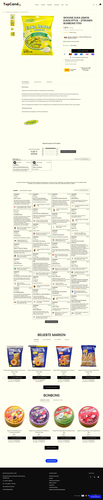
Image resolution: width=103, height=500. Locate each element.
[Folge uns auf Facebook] (90, 477)
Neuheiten (56, 4)
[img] (16, 165)
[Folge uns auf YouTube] (98, 477)
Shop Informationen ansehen (70, 63)
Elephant (36, 339)
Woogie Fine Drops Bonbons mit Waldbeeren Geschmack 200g (39, 431)
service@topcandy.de (8, 489)
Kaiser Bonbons (47, 339)
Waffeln (67, 339)
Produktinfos (37, 82)
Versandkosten (72, 29)
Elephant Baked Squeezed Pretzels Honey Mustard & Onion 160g (39, 371)
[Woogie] (51, 122)
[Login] (96, 4)
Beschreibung (25, 82)
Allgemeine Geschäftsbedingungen (57, 489)
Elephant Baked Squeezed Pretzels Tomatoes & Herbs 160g (64, 371)
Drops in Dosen (51, 447)
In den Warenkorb (17, 377)
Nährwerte (49, 82)
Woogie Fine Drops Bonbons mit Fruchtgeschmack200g (14, 431)
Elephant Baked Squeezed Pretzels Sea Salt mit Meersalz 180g (14, 371)
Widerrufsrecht (52, 482)
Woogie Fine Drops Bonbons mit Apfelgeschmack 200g (64, 431)
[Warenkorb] (99, 4)
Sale (62, 4)
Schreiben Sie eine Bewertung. (68, 151)
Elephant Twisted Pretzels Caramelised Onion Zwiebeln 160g (88, 371)
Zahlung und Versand (54, 476)
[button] (50, 148)
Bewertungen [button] (16, 158)
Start (4, 12)
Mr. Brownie (58, 339)
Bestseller (49, 4)
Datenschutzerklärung (54, 480)
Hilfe (67, 4)
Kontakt (51, 478)
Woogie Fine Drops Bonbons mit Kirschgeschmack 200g (88, 431)
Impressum (51, 485)
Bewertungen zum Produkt (51, 143)
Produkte (43, 4)
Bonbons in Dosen (45, 400)
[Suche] (93, 4)
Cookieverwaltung (53, 487)
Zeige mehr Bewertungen (51, 321)
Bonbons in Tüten (58, 400)
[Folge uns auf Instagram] (94, 477)
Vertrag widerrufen (51, 460)
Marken (37, 4)
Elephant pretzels (51, 387)
